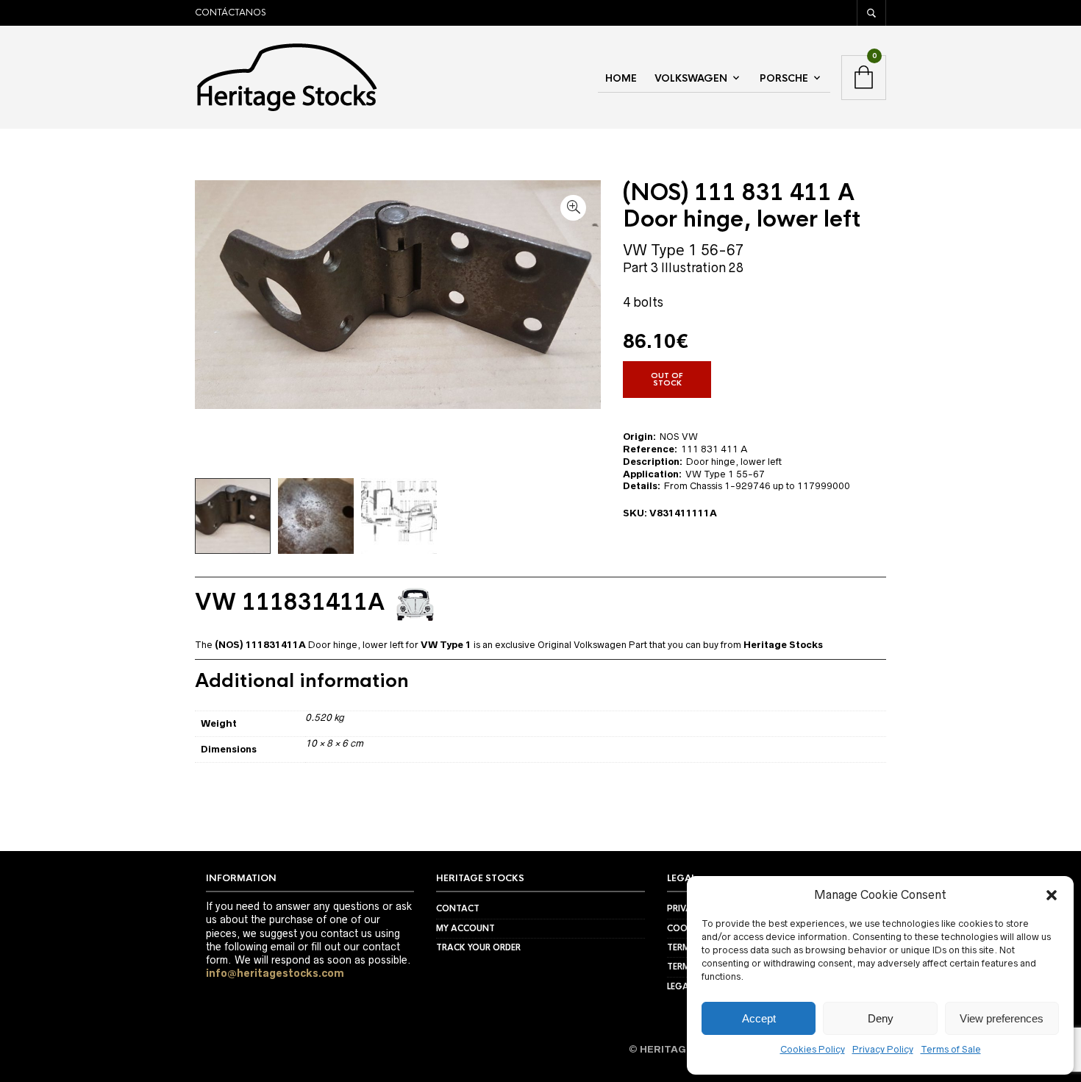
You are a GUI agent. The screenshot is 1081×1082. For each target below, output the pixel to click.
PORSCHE (784, 78)
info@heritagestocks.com (275, 973)
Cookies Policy (812, 1049)
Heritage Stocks (783, 644)
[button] (1051, 895)
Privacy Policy (882, 1049)
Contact (457, 908)
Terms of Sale (951, 1049)
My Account (465, 928)
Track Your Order (478, 947)
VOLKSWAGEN (690, 78)
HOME (621, 78)
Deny (880, 1018)
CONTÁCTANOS (230, 12)
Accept (759, 1018)
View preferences (1001, 1018)
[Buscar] (871, 13)
